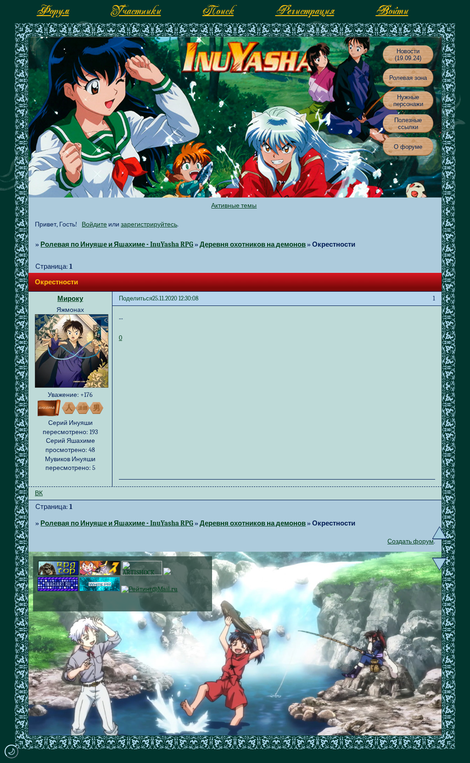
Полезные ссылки (408, 123)
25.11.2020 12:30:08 (175, 298)
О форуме (408, 146)
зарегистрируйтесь (149, 224)
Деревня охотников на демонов (253, 244)
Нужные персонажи (408, 100)
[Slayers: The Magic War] (100, 573)
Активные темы (234, 205)
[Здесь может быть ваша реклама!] (99, 589)
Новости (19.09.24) (408, 55)
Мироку (70, 298)
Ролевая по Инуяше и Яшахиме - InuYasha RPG (116, 244)
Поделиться (135, 298)
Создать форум (410, 541)
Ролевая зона (408, 77)
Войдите (94, 224)
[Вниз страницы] (439, 564)
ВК (39, 493)
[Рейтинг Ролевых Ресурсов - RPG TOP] (58, 573)
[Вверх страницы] (439, 532)
